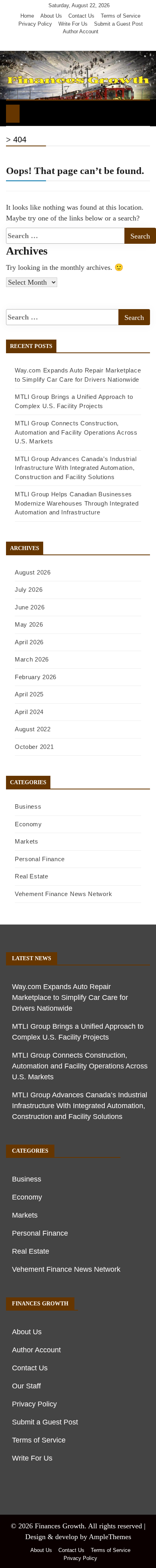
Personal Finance (40, 859)
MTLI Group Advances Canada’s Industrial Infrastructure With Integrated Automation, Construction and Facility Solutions (75, 467)
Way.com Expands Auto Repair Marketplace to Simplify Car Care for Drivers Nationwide (70, 997)
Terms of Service (120, 16)
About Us (51, 16)
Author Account (80, 31)
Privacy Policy (35, 24)
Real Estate (31, 876)
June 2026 (29, 607)
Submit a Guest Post (118, 24)
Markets (26, 841)
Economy (28, 824)
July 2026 (28, 589)
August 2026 (33, 572)
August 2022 (33, 729)
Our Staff (26, 1386)
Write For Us (73, 24)
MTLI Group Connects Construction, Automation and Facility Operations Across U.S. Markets (76, 432)
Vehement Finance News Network (63, 893)
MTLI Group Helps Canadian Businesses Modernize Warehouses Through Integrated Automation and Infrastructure (76, 503)
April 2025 (29, 694)
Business (28, 806)
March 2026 (32, 659)
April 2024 (29, 711)
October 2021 (34, 746)
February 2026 (35, 677)
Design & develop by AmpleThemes (78, 1537)
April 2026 (29, 642)
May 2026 (29, 624)
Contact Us (81, 16)
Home (27, 16)
